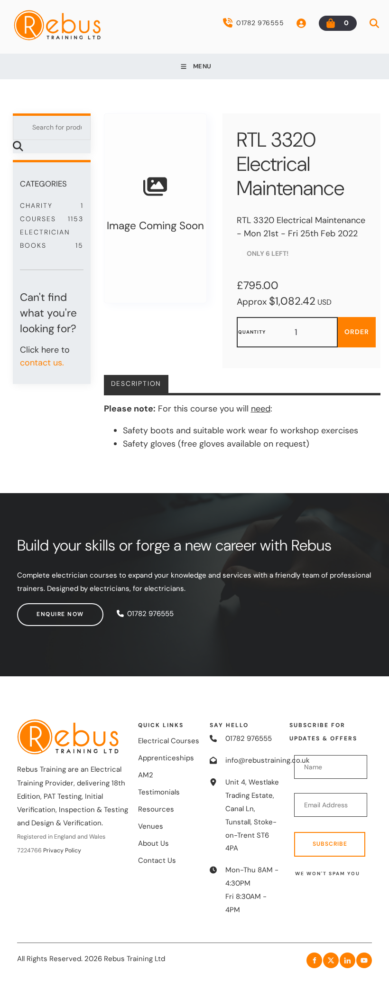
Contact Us (157, 860)
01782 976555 (260, 23)
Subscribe (330, 844)
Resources (156, 809)
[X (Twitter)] (331, 960)
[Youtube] (364, 960)
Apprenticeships (166, 758)
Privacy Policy (62, 850)
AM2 (145, 775)
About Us (153, 843)
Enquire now (41, 609)
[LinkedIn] (347, 960)
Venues (150, 826)
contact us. (42, 362)
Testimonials (159, 792)
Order (356, 331)
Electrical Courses (168, 741)
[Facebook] (314, 960)
